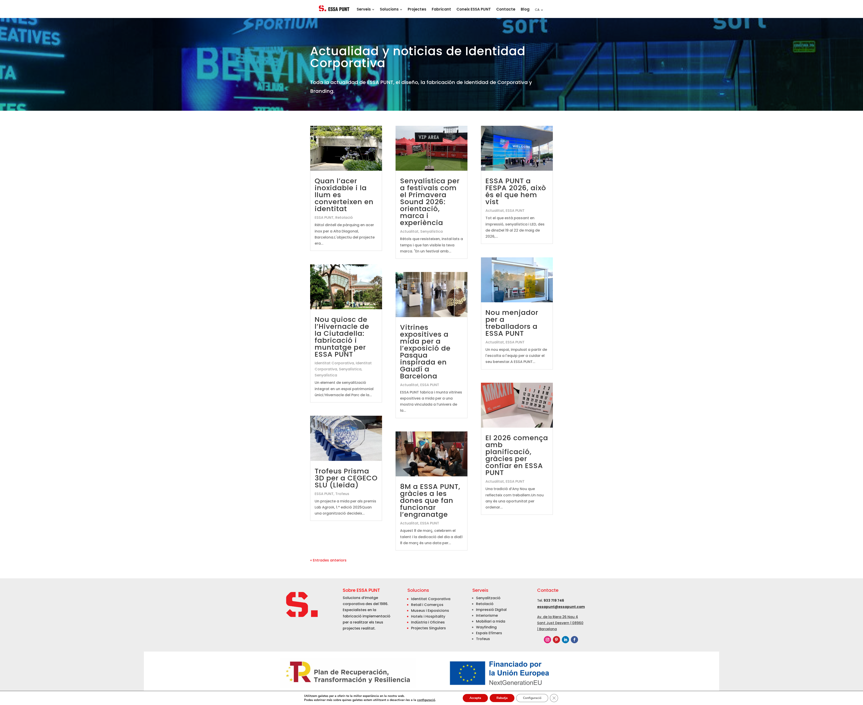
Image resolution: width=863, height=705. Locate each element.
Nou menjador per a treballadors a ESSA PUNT (511, 322)
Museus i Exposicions (430, 610)
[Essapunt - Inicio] (334, 8)
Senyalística (350, 369)
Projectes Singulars (428, 628)
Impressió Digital (491, 609)
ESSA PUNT (324, 217)
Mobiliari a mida (490, 621)
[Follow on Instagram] (547, 639)
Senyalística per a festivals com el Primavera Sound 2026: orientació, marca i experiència (430, 202)
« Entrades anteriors (328, 560)
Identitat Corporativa (334, 363)
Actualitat (409, 231)
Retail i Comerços (427, 604)
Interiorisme (487, 615)
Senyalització (488, 598)
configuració (426, 700)
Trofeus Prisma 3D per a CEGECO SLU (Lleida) (346, 478)
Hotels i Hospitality (428, 616)
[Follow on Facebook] (574, 639)
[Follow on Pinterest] (556, 639)
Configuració (532, 698)
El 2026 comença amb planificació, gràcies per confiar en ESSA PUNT (516, 455)
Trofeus (342, 493)
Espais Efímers (489, 633)
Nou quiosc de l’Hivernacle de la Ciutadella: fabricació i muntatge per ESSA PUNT (342, 336)
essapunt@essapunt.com (561, 606)
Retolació (344, 217)
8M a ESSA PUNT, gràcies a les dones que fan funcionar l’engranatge (430, 500)
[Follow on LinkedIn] (565, 639)
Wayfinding (486, 627)
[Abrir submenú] (373, 9)
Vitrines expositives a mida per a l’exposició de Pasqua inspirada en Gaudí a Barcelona (425, 351)
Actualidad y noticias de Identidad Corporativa (417, 58)
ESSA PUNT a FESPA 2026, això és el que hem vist (515, 191)
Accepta (475, 698)
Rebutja (502, 698)
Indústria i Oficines (428, 622)
